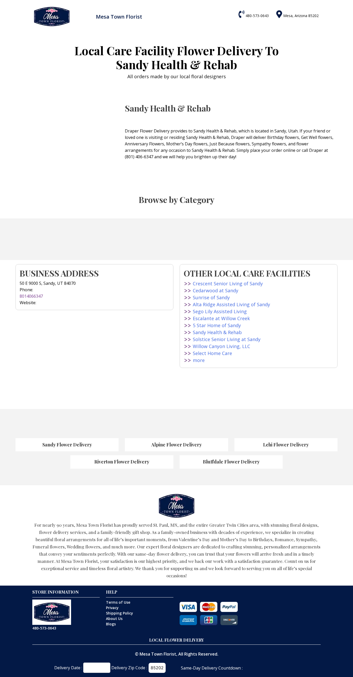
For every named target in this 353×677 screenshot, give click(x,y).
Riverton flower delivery (121, 462)
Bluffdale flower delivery (231, 462)
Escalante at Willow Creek (221, 318)
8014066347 (31, 296)
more (199, 360)
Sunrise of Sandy (211, 297)
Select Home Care (212, 353)
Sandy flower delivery (67, 445)
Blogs (111, 623)
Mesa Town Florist (158, 654)
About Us (114, 618)
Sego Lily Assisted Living (220, 311)
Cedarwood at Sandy (215, 290)
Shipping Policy (119, 613)
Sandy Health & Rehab (217, 332)
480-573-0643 (257, 15)
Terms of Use (118, 602)
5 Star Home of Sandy (217, 325)
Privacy (112, 607)
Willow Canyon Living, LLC (221, 346)
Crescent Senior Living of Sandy (228, 283)
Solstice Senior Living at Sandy (226, 339)
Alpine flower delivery (176, 445)
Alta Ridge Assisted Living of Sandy (231, 304)
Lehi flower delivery (286, 445)
